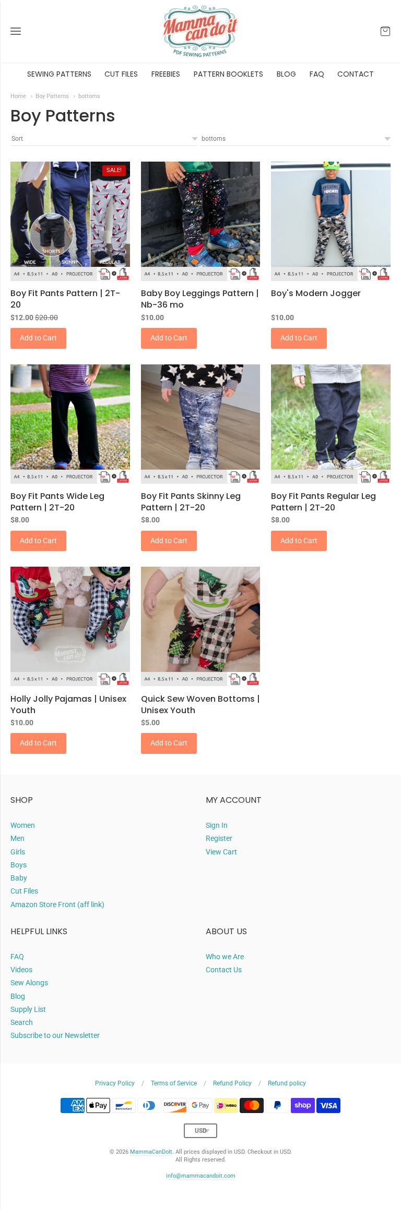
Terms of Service (174, 1083)
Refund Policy (232, 1083)
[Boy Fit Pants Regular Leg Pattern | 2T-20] (331, 424)
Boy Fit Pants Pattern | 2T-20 (65, 299)
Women (22, 825)
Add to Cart (38, 338)
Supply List (28, 1009)
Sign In (217, 825)
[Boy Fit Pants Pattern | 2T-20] (70, 221)
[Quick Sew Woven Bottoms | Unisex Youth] (201, 626)
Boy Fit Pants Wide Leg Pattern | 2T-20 (57, 502)
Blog (17, 996)
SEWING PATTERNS (59, 74)
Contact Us (224, 969)
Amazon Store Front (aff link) (57, 904)
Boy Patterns (52, 96)
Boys (18, 865)
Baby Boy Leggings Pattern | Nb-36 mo (200, 299)
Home (18, 96)
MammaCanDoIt (151, 1151)
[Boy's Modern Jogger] (331, 221)
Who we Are (225, 956)
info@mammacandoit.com (200, 1175)
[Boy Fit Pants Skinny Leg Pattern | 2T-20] (201, 424)
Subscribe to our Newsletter (55, 1035)
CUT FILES (121, 74)
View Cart (221, 852)
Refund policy (287, 1083)
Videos (21, 969)
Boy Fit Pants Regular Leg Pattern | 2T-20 (323, 502)
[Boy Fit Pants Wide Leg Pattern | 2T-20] (70, 424)
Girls (17, 852)
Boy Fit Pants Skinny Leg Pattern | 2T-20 (191, 502)
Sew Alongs (29, 983)
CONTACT (355, 74)
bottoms (89, 96)
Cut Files (24, 891)
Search (21, 1022)
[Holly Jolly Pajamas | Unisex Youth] (70, 626)
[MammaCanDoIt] (200, 31)
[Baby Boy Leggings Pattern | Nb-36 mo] (201, 221)
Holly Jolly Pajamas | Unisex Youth (68, 704)
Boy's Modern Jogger (316, 293)
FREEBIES (165, 74)
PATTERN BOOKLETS (228, 74)
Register (219, 838)
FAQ (317, 74)
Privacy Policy (115, 1083)
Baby (18, 878)
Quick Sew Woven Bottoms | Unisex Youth (200, 704)
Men (17, 838)
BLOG (286, 74)
